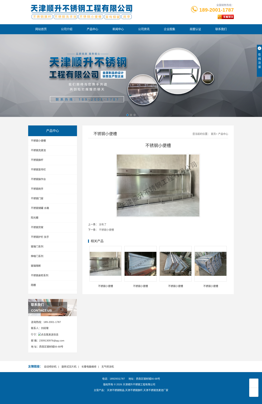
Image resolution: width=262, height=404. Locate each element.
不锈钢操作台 (38, 179)
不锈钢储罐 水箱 (40, 208)
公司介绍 (66, 29)
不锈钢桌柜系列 (39, 275)
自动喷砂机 (50, 366)
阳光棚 (34, 217)
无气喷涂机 (107, 366)
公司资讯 (144, 29)
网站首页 (41, 29)
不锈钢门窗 (37, 198)
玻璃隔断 (36, 265)
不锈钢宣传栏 (38, 169)
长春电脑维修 (88, 366)
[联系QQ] (48, 334)
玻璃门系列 (37, 246)
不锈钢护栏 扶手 (40, 236)
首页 (213, 133)
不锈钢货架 (37, 227)
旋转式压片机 (68, 366)
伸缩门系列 (37, 256)
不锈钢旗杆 (37, 159)
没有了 (102, 224)
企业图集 (169, 29)
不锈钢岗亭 (37, 188)
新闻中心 (118, 29)
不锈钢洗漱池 (38, 150)
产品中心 (92, 29)
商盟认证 (195, 29)
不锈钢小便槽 (38, 140)
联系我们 (221, 29)
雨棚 (33, 285)
